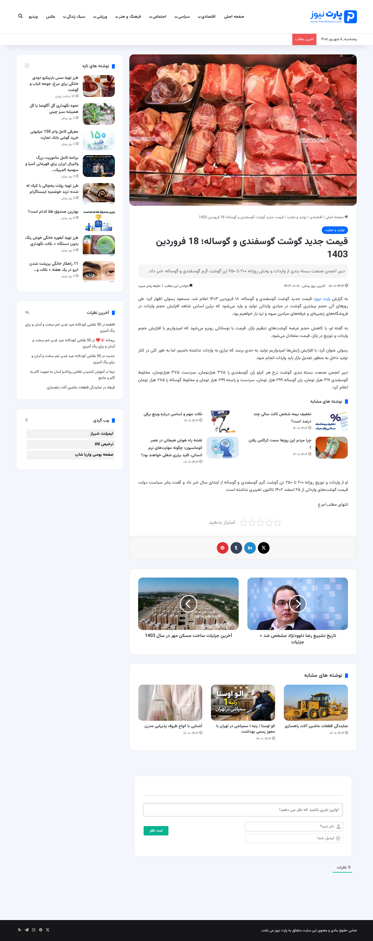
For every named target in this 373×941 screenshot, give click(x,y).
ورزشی (102, 17)
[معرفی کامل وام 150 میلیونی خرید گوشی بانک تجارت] (99, 140)
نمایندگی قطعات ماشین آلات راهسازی (316, 726)
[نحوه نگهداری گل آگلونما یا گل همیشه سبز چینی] (99, 114)
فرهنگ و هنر (130, 17)
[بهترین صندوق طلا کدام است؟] (99, 220)
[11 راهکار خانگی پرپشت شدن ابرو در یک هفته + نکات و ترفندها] (99, 272)
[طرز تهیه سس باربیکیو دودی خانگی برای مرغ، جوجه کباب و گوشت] (99, 86)
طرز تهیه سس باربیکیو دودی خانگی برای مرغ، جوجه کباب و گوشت (54, 84)
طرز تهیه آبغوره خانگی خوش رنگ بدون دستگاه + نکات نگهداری (51, 241)
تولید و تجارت (297, 217)
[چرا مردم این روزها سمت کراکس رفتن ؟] (332, 448)
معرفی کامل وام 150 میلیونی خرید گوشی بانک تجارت (54, 135)
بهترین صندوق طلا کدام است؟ (53, 212)
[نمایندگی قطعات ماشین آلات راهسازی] (316, 703)
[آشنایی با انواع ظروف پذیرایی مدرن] (170, 703)
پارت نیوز (322, 299)
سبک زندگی (75, 17)
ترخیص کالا (104, 444)
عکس (50, 17)
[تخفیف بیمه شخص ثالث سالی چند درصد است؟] (332, 421)
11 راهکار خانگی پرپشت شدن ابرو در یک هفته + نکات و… (53, 267)
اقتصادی (208, 17)
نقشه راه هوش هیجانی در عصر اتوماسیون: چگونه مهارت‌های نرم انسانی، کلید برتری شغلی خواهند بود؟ (171, 448)
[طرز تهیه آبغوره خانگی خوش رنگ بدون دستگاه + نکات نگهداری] (99, 246)
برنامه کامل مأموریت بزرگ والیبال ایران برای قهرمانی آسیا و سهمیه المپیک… (51, 164)
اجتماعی (159, 17)
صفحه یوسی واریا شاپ (94, 455)
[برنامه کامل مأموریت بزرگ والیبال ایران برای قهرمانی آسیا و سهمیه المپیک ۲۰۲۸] (99, 166)
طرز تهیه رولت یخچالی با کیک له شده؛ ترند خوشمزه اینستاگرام (52, 189)
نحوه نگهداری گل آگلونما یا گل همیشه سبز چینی (54, 109)
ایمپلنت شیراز (101, 434)
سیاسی (184, 17)
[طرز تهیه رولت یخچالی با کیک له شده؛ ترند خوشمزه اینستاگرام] (99, 194)
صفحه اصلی (234, 17)
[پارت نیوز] (333, 16)
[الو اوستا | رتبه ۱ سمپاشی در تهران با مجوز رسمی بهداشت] (243, 703)
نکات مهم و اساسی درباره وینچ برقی (173, 414)
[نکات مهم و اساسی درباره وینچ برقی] (223, 421)
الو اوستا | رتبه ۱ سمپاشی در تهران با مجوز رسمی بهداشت (245, 729)
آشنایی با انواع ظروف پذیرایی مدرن (172, 726)
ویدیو (33, 17)
